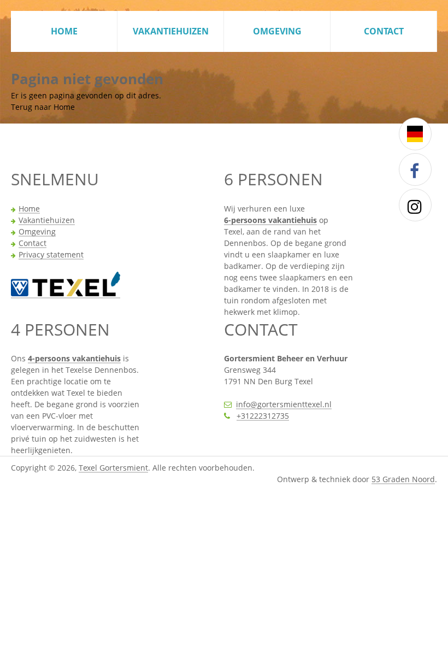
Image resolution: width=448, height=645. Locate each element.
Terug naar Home (43, 107)
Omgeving (277, 31)
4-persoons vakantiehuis (74, 359)
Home (64, 31)
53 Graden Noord (403, 480)
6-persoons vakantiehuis (270, 220)
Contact (384, 31)
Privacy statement (51, 255)
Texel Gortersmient (113, 468)
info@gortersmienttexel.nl (284, 405)
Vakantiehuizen (171, 31)
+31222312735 (263, 416)
